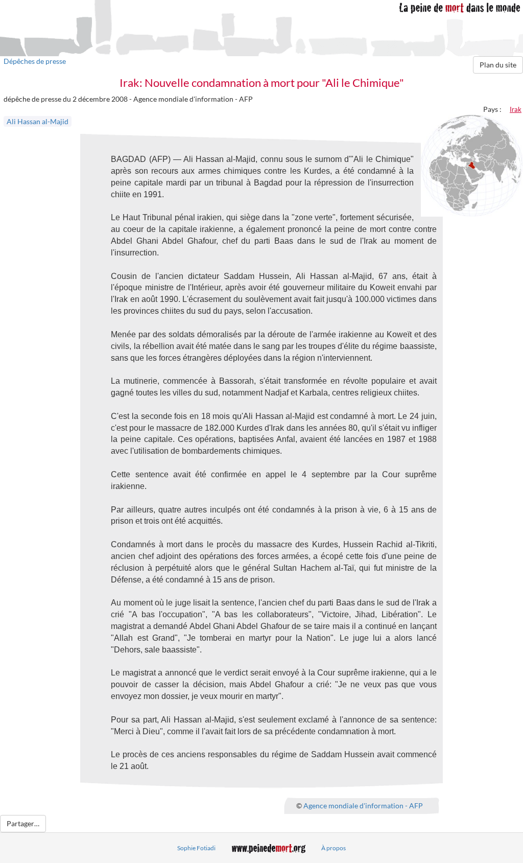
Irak (515, 109)
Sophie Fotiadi (196, 848)
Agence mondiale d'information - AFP (363, 805)
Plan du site (498, 64)
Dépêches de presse (35, 61)
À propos (333, 848)
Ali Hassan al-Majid (37, 121)
